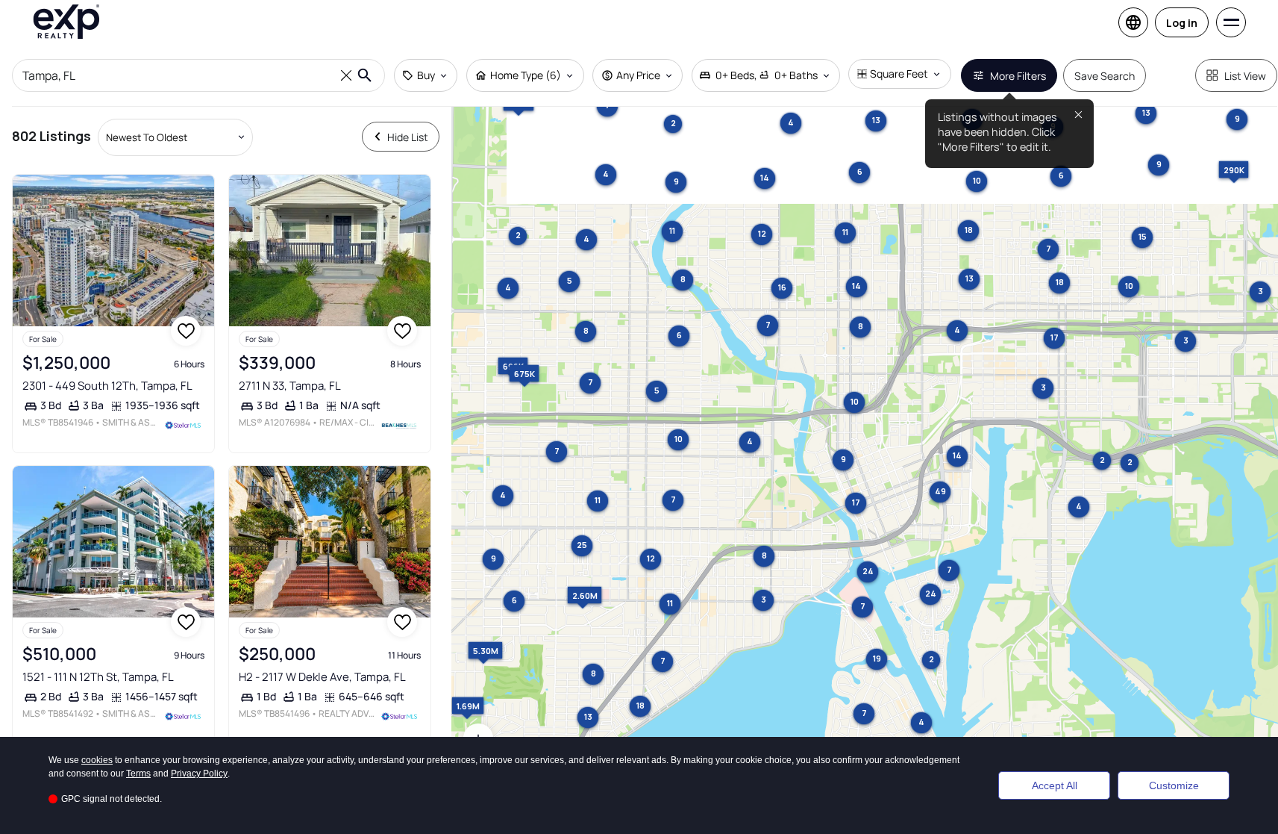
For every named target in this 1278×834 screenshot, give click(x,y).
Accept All (1054, 785)
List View (1245, 76)
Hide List (407, 137)
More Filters (1018, 76)
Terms (138, 773)
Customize (1174, 785)
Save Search (1104, 76)
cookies (97, 760)
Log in (1181, 23)
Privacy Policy (199, 773)
